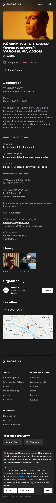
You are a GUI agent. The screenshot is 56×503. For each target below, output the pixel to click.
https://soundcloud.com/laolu (19, 147)
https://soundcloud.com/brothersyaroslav (25, 157)
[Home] (12, 4)
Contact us (9, 420)
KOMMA (11, 55)
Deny (48, 490)
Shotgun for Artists (13, 382)
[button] (47, 290)
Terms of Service (19, 496)
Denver (34, 395)
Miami (33, 390)
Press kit (7, 386)
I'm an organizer (11, 377)
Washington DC (38, 382)
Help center (9, 415)
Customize (25, 490)
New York (35, 377)
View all (34, 399)
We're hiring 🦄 (11, 390)
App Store (14, 442)
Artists (6, 395)
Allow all (10, 490)
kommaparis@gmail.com (16, 222)
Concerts (8, 399)
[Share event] (50, 4)
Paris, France (15, 309)
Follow (47, 290)
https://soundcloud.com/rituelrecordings (25, 166)
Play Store (35, 442)
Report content (11, 424)
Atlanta (34, 386)
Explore (41, 4)
